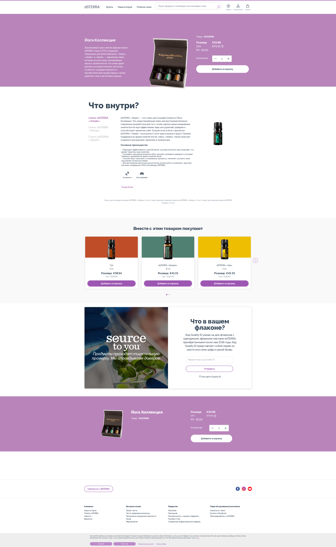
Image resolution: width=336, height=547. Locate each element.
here (197, 538)
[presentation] (255, 260)
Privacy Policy (161, 544)
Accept (101, 544)
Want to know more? (146, 544)
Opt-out (124, 544)
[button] (166, 294)
